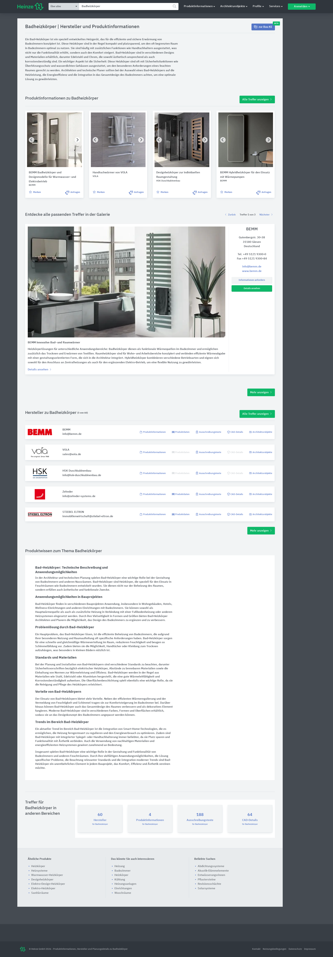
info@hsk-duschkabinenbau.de (81, 475)
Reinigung (46, 684)
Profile (257, 6)
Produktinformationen (198, 6)
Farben (113, 711)
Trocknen (152, 646)
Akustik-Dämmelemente (213, 870)
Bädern (90, 650)
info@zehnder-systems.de (78, 496)
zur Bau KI (267, 26)
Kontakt (256, 949)
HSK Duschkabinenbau (76, 470)
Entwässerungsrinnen (211, 875)
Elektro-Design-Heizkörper (48, 884)
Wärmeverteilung (91, 642)
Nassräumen (83, 582)
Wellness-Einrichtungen (50, 608)
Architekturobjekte (232, 6)
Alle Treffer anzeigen (255, 99)
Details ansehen (252, 288)
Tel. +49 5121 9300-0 (252, 254)
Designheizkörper (42, 879)
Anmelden (300, 6)
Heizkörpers (80, 684)
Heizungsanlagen (125, 884)
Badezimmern (49, 582)
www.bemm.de (252, 271)
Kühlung (119, 879)
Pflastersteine (207, 879)
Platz (151, 737)
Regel (150, 672)
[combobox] (128, 6)
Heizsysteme (39, 870)
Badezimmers (116, 620)
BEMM (66, 429)
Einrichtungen (91, 608)
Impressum (310, 949)
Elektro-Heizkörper (43, 888)
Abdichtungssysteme (211, 866)
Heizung (96, 612)
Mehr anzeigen (259, 392)
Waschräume (122, 893)
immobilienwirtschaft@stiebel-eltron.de (87, 516)
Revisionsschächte (209, 884)
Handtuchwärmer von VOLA (110, 172)
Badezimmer (146, 703)
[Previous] (31, 140)
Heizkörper (126, 582)
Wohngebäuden (151, 604)
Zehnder (67, 491)
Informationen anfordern (252, 280)
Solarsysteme (206, 888)
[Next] (77, 140)
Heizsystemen (44, 616)
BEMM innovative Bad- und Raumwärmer (54, 342)
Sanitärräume (40, 893)
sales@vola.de (71, 454)
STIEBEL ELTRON (73, 512)
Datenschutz (295, 949)
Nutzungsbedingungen (275, 949)
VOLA (65, 450)
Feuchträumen (44, 586)
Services (274, 6)
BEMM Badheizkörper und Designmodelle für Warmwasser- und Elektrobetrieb (52, 177)
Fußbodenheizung (143, 612)
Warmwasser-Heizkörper (47, 875)
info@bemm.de (251, 266)
